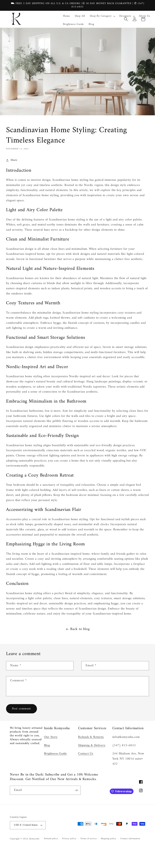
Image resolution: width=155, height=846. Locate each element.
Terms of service (88, 838)
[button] (102, 16)
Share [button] (14, 160)
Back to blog (80, 629)
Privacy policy (69, 838)
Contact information (130, 838)
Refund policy (51, 838)
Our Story (51, 737)
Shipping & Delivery (92, 745)
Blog (47, 745)
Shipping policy (108, 838)
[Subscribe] (76, 790)
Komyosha (34, 839)
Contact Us (85, 753)
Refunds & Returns (91, 737)
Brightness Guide (55, 753)
